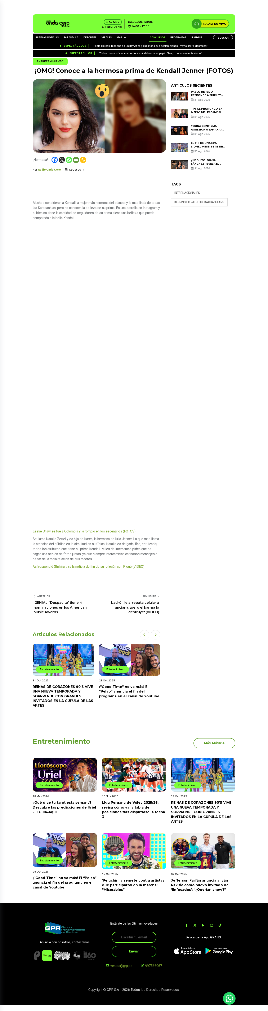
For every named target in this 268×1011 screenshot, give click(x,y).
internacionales (187, 192)
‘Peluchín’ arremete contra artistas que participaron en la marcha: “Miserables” (133, 885)
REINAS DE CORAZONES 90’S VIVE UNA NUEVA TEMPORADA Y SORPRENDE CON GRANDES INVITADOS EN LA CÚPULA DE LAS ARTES (63, 696)
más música (214, 743)
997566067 (153, 966)
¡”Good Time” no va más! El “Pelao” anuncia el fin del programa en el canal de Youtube (129, 691)
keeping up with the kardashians (199, 202)
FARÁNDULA (71, 37)
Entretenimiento (50, 61)
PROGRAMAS (178, 37)
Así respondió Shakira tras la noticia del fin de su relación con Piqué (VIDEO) (88, 567)
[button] (144, 634)
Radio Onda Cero (49, 169)
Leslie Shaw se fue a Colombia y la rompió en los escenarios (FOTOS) (84, 531)
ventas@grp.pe (121, 966)
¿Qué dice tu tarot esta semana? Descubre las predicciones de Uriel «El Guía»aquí (64, 807)
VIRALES (107, 37)
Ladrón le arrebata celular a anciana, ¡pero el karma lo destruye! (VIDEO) (135, 607)
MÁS (119, 37)
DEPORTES (90, 37)
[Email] (76, 160)
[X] (62, 160)
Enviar (134, 951)
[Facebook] (55, 160)
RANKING (197, 37)
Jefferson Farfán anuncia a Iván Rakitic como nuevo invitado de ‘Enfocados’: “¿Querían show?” (200, 885)
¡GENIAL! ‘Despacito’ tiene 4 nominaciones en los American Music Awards (60, 607)
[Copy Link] (83, 160)
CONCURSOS (157, 37)
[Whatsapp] (69, 160)
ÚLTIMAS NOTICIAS (47, 37)
